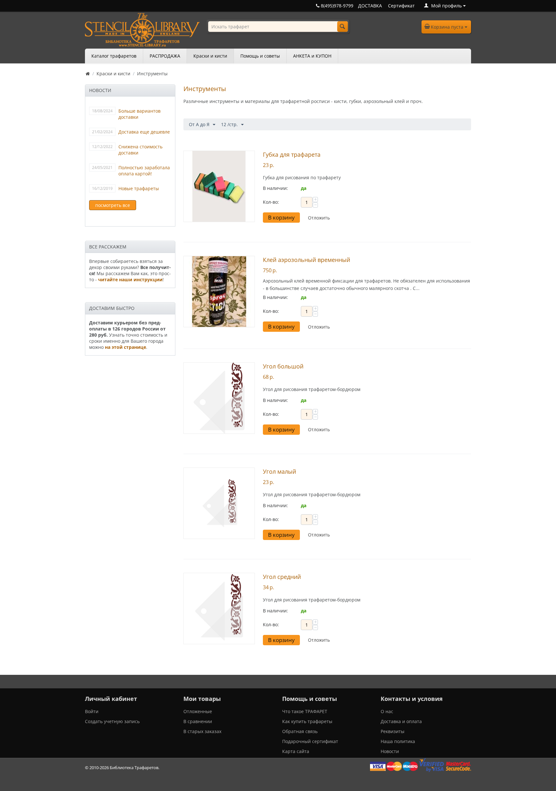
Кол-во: (271, 202)
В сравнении (197, 721)
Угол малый (279, 471)
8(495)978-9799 (336, 6)
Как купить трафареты (307, 721)
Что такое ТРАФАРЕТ (304, 711)
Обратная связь (300, 731)
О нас (387, 711)
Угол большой (283, 366)
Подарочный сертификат (310, 741)
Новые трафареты (138, 188)
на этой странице (125, 347)
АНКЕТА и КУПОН (312, 56)
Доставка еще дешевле (144, 132)
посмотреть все (112, 205)
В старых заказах (202, 731)
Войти (91, 711)
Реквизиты (392, 731)
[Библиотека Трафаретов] (142, 29)
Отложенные (197, 711)
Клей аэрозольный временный (306, 260)
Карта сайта (295, 751)
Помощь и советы (260, 56)
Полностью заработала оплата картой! (144, 170)
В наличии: (275, 188)
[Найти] (342, 26)
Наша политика (398, 741)
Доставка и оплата (401, 721)
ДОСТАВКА (370, 6)
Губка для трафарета (291, 154)
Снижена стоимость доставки (140, 150)
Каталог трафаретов (113, 56)
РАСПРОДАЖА (165, 56)
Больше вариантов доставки (139, 114)
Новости (390, 751)
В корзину (281, 217)
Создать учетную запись (112, 721)
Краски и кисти (210, 56)
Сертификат (401, 6)
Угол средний (282, 577)
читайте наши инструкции (130, 279)
